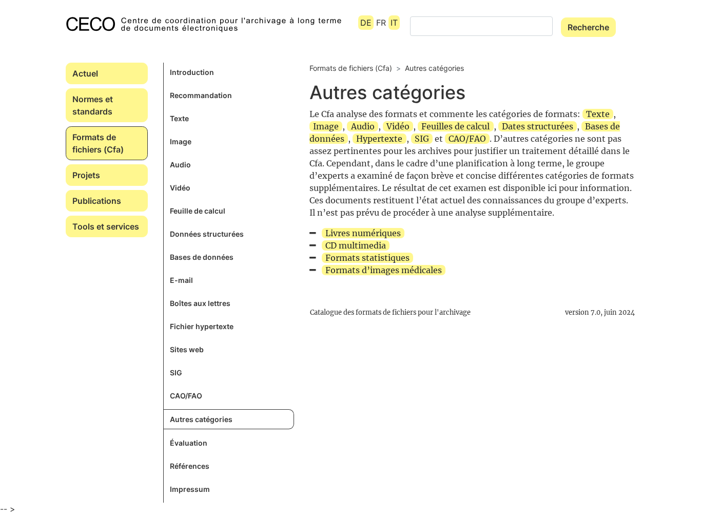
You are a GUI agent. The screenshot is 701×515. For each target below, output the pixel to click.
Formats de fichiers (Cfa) (98, 143)
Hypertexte (379, 138)
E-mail (181, 280)
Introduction (192, 72)
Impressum (190, 489)
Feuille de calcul (197, 210)
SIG (176, 372)
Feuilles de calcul (455, 126)
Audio (180, 164)
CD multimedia (355, 245)
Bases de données (201, 257)
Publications (96, 201)
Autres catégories (201, 419)
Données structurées (207, 234)
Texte (179, 118)
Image (180, 141)
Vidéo (180, 187)
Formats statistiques (367, 258)
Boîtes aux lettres (200, 303)
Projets (86, 175)
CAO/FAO (186, 395)
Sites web (187, 349)
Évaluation (188, 442)
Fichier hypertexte (201, 326)
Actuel (85, 73)
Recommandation (201, 95)
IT (394, 22)
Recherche (588, 27)
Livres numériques (363, 233)
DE (366, 22)
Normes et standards (92, 105)
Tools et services (105, 226)
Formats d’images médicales (383, 270)
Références (189, 466)
